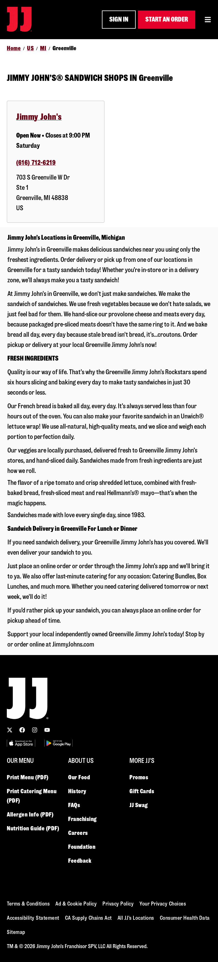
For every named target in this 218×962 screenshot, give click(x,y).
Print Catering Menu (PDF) (31, 796)
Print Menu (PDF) (28, 777)
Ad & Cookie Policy (76, 903)
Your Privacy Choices (162, 903)
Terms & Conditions (28, 903)
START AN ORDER (166, 19)
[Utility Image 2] (58, 743)
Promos (138, 777)
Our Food (79, 777)
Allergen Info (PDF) (30, 814)
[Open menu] (207, 19)
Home (14, 48)
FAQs (74, 805)
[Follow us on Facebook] (22, 730)
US (30, 48)
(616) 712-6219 (36, 162)
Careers (78, 833)
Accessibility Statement (33, 918)
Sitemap (16, 932)
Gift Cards (141, 791)
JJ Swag (138, 805)
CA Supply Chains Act (88, 918)
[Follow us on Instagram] (34, 730)
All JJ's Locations (136, 918)
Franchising (82, 819)
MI (43, 48)
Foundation (82, 847)
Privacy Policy (118, 903)
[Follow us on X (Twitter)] (9, 730)
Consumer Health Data (185, 918)
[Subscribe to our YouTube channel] (47, 730)
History (77, 791)
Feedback (79, 861)
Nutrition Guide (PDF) (33, 828)
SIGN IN (118, 19)
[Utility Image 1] (21, 743)
